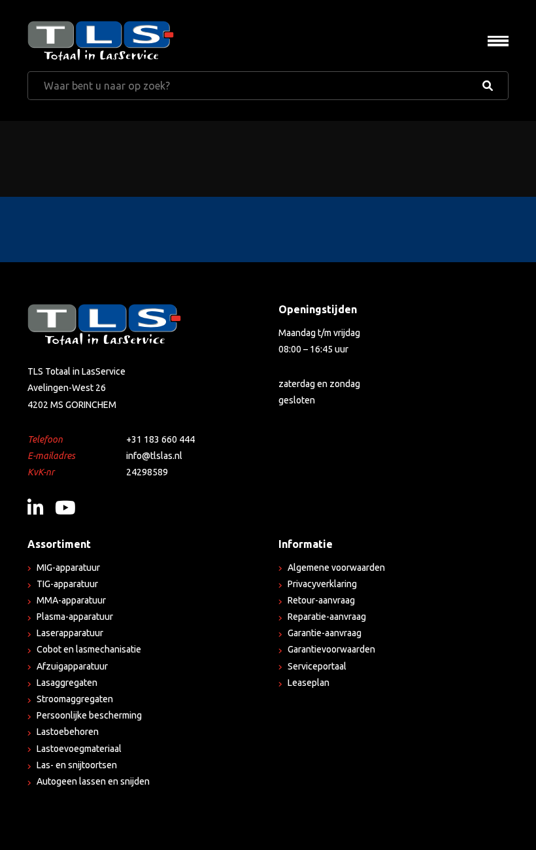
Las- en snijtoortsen (77, 765)
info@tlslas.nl (154, 455)
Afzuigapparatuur (72, 666)
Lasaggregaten (67, 682)
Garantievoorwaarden (331, 649)
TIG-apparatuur (67, 584)
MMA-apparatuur (71, 600)
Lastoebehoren (68, 731)
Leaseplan (308, 682)
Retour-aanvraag (321, 600)
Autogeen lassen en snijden (93, 781)
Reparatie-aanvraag (327, 616)
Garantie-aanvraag (324, 633)
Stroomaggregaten (75, 699)
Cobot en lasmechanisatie (89, 649)
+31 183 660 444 (160, 439)
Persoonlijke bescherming (89, 715)
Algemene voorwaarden (336, 567)
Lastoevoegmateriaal (79, 748)
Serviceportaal (317, 666)
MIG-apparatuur (68, 567)
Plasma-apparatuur (75, 616)
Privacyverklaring (322, 584)
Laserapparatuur (70, 633)
